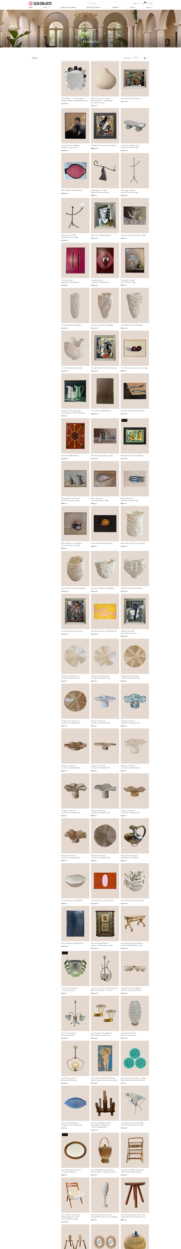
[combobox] (107, 3)
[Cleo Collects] (40, 3)
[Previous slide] (64, 79)
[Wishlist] (143, 3)
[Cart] (151, 3)
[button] (137, 57)
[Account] (147, 3)
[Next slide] (86, 79)
